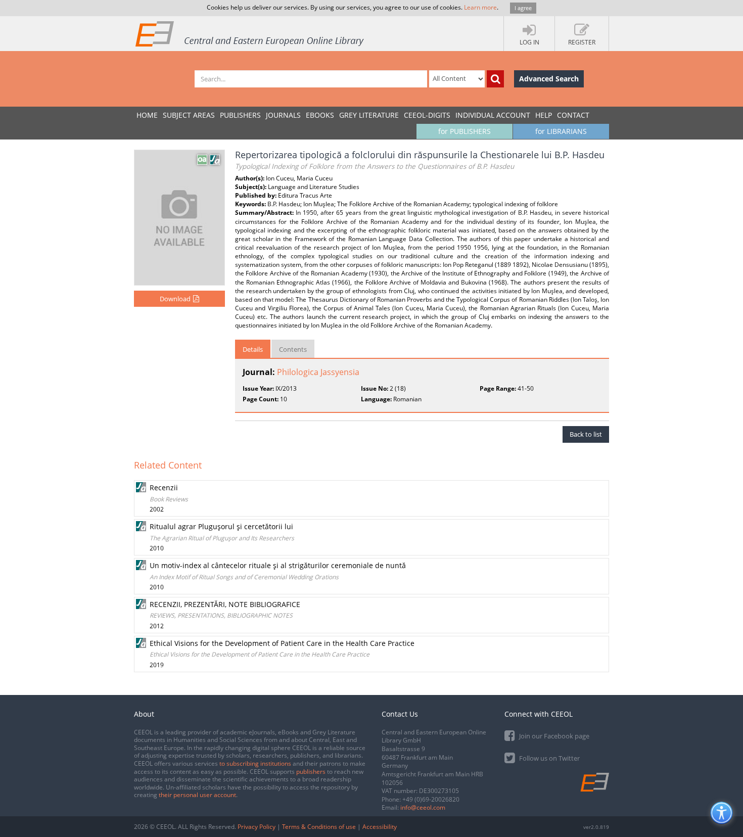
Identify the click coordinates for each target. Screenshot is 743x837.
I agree (523, 8)
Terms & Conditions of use (319, 826)
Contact (573, 115)
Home (147, 115)
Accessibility (379, 826)
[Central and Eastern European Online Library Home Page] (250, 33)
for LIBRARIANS (561, 131)
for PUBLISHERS (464, 131)
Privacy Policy (256, 826)
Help (543, 115)
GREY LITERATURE (369, 115)
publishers (311, 771)
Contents (293, 349)
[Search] (495, 78)
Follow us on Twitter (549, 758)
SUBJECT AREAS (189, 115)
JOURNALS (283, 115)
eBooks (320, 115)
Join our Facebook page (553, 735)
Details (253, 349)
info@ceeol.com (422, 807)
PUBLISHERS (240, 115)
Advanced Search (549, 78)
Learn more (480, 7)
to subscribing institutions (255, 763)
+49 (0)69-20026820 (430, 799)
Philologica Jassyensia (318, 372)
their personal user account (197, 794)
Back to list (586, 434)
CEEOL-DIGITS (427, 115)
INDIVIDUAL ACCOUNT (492, 115)
